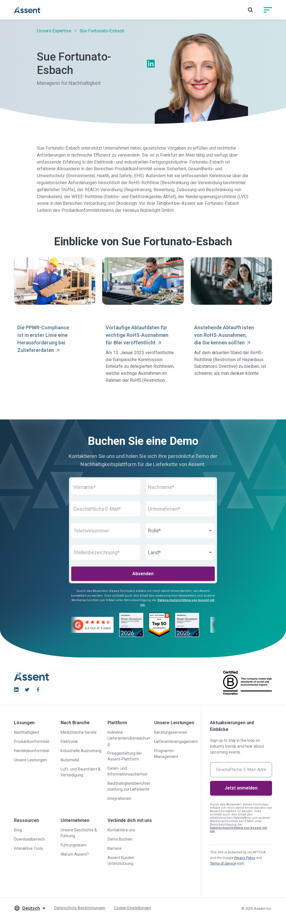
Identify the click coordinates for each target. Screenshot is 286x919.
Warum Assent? (75, 854)
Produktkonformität (31, 741)
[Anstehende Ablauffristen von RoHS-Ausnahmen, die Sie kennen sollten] (231, 281)
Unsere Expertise (54, 30)
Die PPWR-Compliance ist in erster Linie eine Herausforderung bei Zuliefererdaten (43, 339)
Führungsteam (74, 845)
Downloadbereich (29, 839)
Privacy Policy (245, 858)
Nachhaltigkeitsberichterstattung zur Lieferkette (129, 786)
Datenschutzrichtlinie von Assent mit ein (238, 829)
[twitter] (27, 689)
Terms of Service (223, 863)
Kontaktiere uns (121, 830)
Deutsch (31, 908)
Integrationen (119, 798)
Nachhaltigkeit (26, 732)
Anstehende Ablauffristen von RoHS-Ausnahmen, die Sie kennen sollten (224, 335)
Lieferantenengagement (175, 741)
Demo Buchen (120, 839)
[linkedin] (16, 689)
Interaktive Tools (28, 848)
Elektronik (69, 741)
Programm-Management (166, 753)
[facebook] (38, 689)
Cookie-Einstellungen (132, 908)
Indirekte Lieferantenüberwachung (129, 738)
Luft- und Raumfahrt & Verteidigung (80, 772)
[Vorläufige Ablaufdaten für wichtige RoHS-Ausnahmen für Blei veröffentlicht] (142, 281)
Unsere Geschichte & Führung (79, 833)
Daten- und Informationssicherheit (127, 771)
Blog (18, 830)
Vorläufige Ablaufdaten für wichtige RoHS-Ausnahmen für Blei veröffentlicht (137, 335)
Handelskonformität (31, 750)
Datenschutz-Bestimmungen (79, 908)
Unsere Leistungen (30, 760)
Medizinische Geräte (78, 732)
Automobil (70, 760)
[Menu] (268, 10)
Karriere (114, 848)
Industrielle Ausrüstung (81, 750)
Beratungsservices (170, 732)
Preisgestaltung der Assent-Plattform (125, 756)
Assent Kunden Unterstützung (121, 860)
